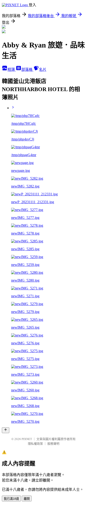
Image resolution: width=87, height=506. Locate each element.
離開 (27, 498)
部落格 (27, 69)
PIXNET (27, 439)
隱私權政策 (35, 443)
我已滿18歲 (11, 498)
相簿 (11, 69)
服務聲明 (53, 443)
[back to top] (5, 430)
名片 (42, 69)
